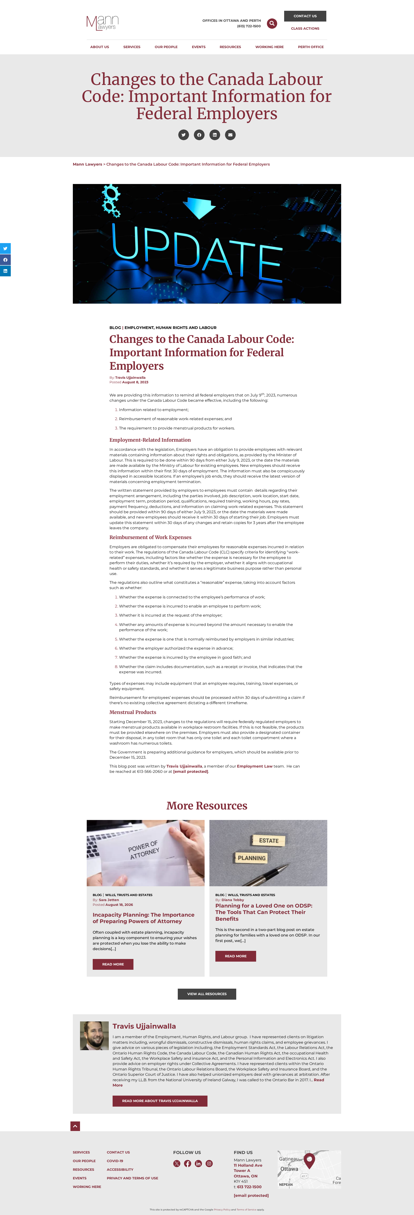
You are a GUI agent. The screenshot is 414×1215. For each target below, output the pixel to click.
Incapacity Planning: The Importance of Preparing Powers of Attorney (144, 918)
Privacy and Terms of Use (132, 1178)
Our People (84, 1161)
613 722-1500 (249, 1187)
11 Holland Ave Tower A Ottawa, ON (248, 1170)
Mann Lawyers (87, 164)
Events (79, 1178)
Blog (115, 328)
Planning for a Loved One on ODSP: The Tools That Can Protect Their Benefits (263, 912)
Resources (83, 1170)
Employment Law (255, 766)
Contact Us (118, 1152)
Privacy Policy (222, 1209)
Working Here (87, 1187)
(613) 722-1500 (249, 26)
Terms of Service (246, 1209)
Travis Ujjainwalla (130, 377)
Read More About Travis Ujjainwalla (160, 1101)
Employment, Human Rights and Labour (171, 328)
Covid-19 (115, 1161)
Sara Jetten (109, 900)
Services (81, 1152)
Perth (255, 20)
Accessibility (120, 1170)
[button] (272, 23)
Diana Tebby (233, 900)
